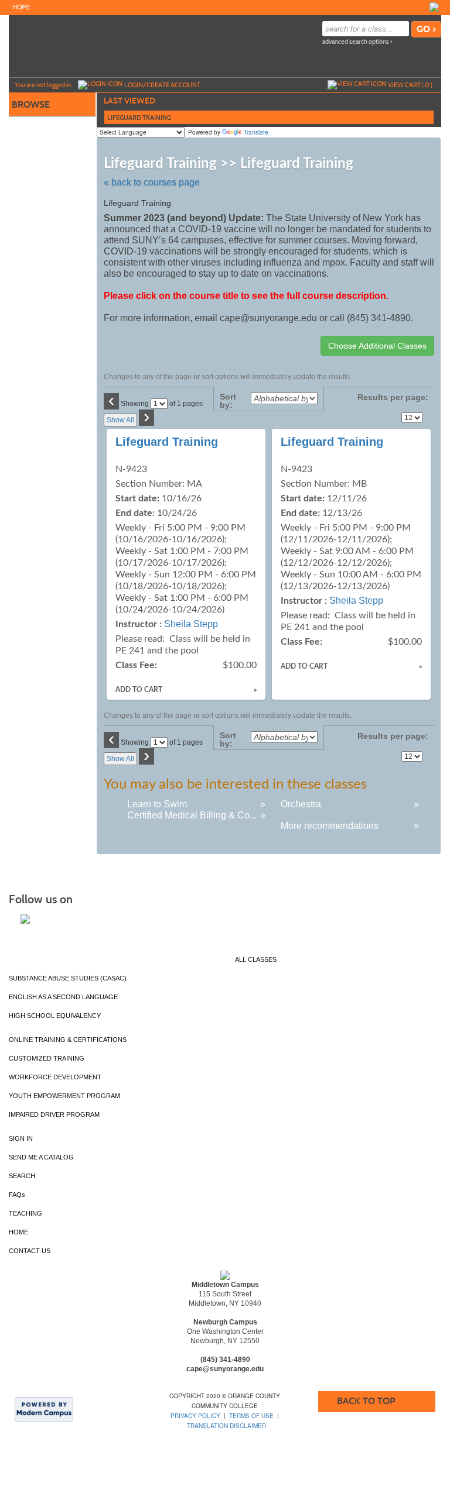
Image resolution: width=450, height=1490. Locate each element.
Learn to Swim (157, 804)
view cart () (410, 85)
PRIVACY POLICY (195, 1416)
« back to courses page (152, 182)
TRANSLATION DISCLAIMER (226, 1426)
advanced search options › (357, 42)
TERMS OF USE (251, 1416)
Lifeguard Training (166, 441)
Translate (256, 132)
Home (21, 7)
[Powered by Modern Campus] (44, 1409)
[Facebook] (434, 7)
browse (31, 104)
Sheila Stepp (191, 624)
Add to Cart (138, 689)
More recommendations (330, 826)
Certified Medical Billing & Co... (192, 815)
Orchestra (301, 804)
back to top (366, 1400)
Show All (120, 420)
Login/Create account (162, 85)
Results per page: (392, 401)
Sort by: (228, 401)
